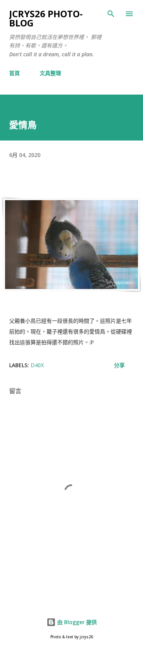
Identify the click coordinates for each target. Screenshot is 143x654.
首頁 (14, 73)
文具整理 (50, 73)
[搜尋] (111, 13)
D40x (37, 365)
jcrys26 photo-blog (46, 18)
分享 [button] (119, 365)
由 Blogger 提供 (76, 622)
